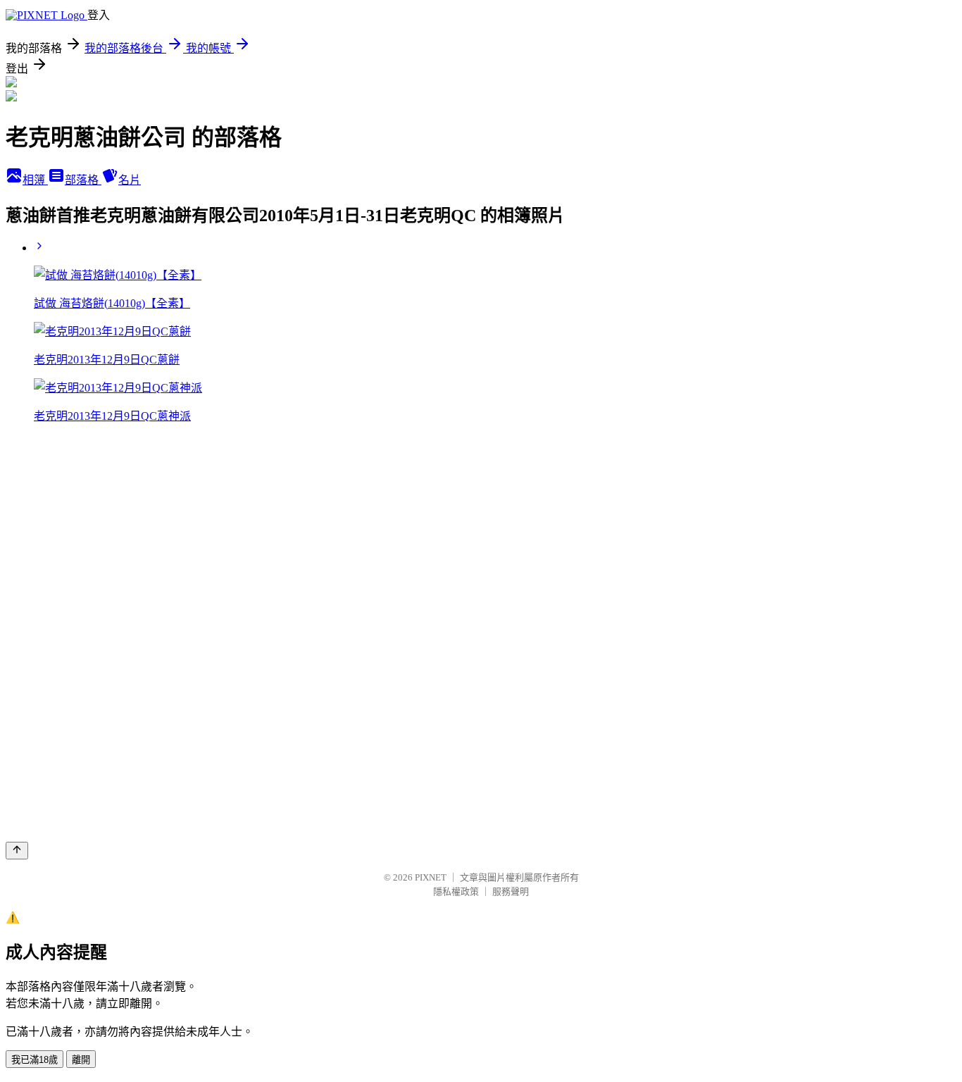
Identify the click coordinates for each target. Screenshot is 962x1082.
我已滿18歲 (34, 1060)
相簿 (35, 180)
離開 (81, 1060)
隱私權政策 (456, 891)
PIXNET (430, 877)
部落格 (83, 180)
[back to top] (17, 850)
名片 (129, 180)
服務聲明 (510, 891)
